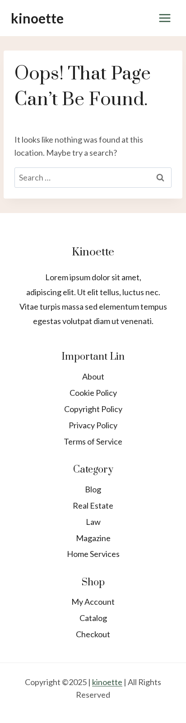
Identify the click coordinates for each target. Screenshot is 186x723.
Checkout (93, 634)
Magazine (93, 538)
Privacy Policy (93, 425)
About (93, 376)
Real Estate (93, 505)
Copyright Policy (93, 409)
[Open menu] (164, 18)
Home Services (93, 554)
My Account (93, 602)
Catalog (93, 618)
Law (93, 522)
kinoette (107, 682)
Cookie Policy (93, 393)
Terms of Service (93, 441)
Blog (93, 489)
